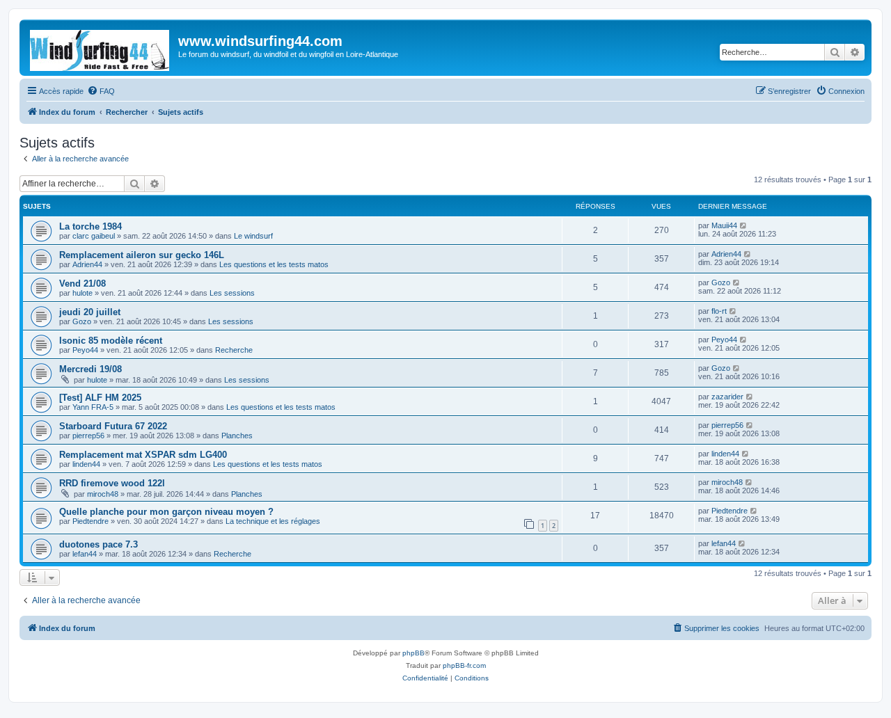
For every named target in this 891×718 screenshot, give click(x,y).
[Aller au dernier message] (743, 225)
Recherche (234, 350)
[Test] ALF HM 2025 (100, 397)
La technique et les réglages (273, 521)
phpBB (413, 653)
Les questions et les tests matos (274, 264)
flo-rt (719, 311)
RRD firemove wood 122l (112, 483)
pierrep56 (88, 435)
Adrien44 (87, 264)
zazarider (727, 396)
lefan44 (84, 554)
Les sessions (232, 293)
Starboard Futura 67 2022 (113, 426)
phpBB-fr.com (464, 665)
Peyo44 (85, 350)
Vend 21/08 (82, 283)
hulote (82, 293)
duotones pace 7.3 (98, 544)
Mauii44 (724, 225)
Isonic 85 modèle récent (110, 340)
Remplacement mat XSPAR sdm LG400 (143, 454)
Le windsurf (253, 236)
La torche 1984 (90, 226)
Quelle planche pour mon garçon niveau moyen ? (166, 511)
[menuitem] (101, 91)
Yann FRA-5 (92, 407)
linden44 (86, 464)
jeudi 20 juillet (89, 312)
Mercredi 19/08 (90, 369)
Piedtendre (90, 521)
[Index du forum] (100, 47)
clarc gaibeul (93, 236)
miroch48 (102, 494)
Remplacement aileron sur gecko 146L (141, 255)
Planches (237, 435)
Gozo (720, 282)
